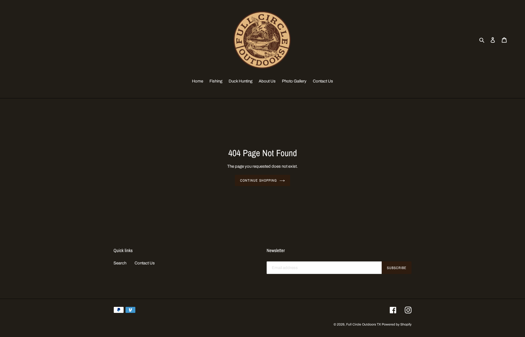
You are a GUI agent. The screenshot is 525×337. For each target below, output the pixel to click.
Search (119, 263)
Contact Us (145, 263)
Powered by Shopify (397, 324)
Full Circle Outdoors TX (363, 324)
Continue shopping (258, 180)
